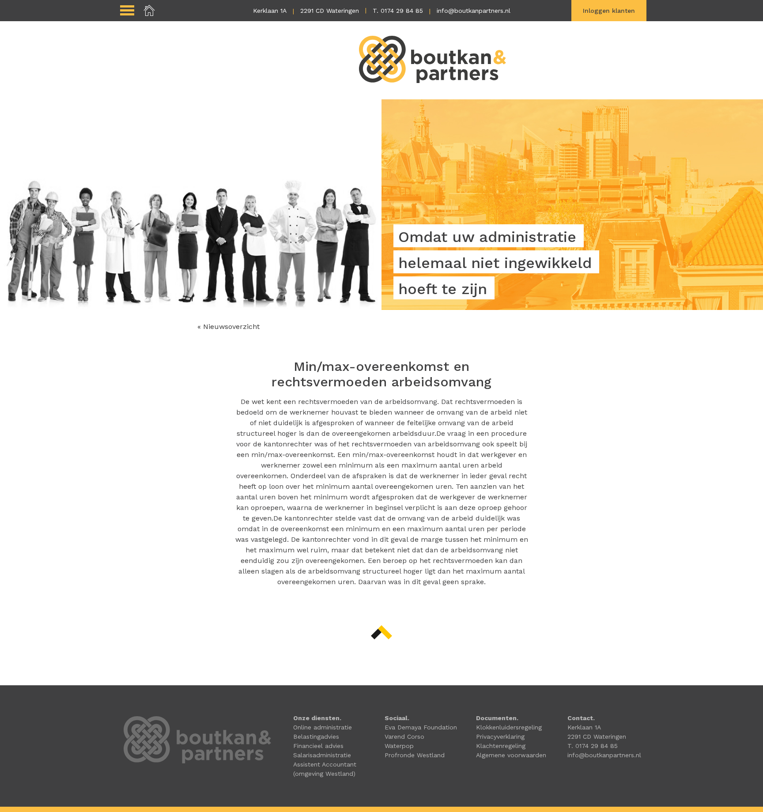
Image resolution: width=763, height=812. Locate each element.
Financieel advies (318, 745)
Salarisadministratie (322, 755)
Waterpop (399, 745)
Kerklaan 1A (270, 10)
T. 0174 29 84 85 (398, 10)
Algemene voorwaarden (511, 755)
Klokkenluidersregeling (509, 727)
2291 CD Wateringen (329, 10)
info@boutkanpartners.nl (473, 10)
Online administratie (322, 727)
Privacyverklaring (500, 736)
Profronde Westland (415, 755)
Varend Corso (404, 736)
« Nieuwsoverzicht (228, 326)
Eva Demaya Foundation (421, 727)
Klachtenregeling (500, 745)
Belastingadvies (316, 736)
